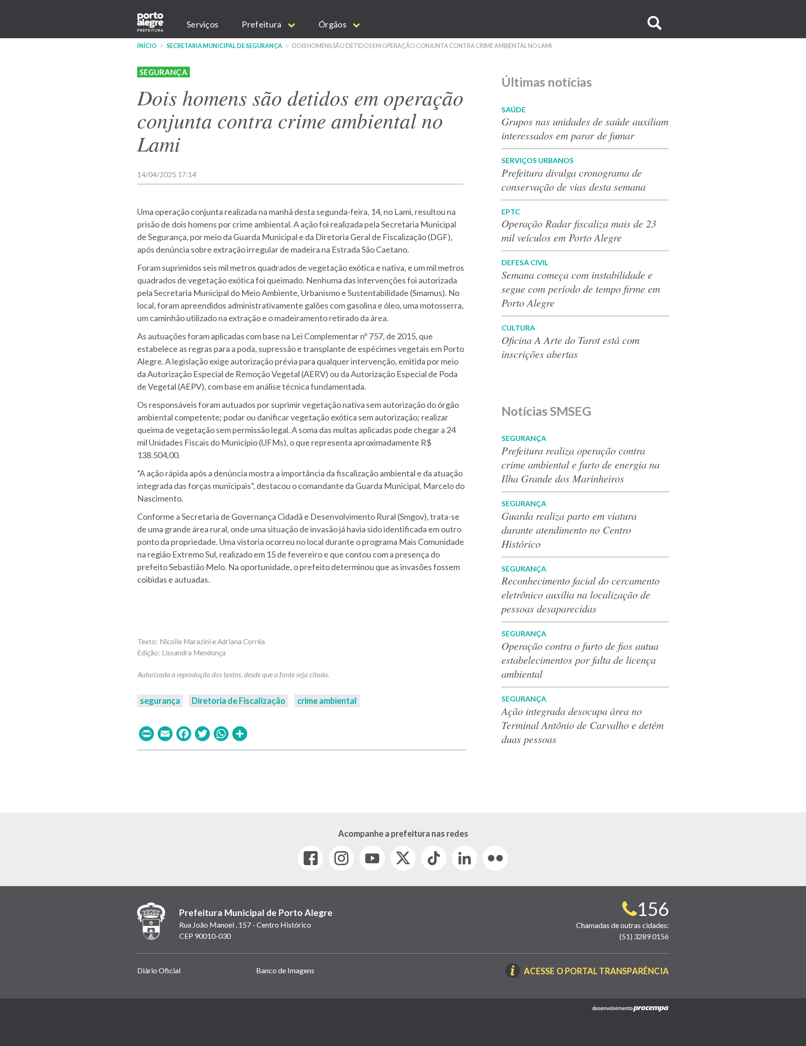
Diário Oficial (159, 970)
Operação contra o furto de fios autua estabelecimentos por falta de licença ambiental (580, 660)
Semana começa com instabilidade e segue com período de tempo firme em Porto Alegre (580, 289)
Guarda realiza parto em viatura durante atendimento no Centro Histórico (569, 530)
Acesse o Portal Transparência (596, 971)
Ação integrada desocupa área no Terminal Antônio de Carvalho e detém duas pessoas (582, 725)
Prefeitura (262, 24)
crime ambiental (327, 700)
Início (147, 45)
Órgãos (333, 24)
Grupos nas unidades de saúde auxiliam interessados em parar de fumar (584, 128)
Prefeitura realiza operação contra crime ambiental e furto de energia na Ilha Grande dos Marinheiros (580, 464)
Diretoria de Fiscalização (238, 700)
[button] (654, 23)
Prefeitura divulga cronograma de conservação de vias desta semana (573, 179)
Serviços (202, 24)
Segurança (163, 72)
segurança (160, 700)
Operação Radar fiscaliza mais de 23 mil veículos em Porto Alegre (578, 230)
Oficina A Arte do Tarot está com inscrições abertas (570, 347)
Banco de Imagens (285, 970)
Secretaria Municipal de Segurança (224, 45)
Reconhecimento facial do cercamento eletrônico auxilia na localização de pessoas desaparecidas (580, 594)
